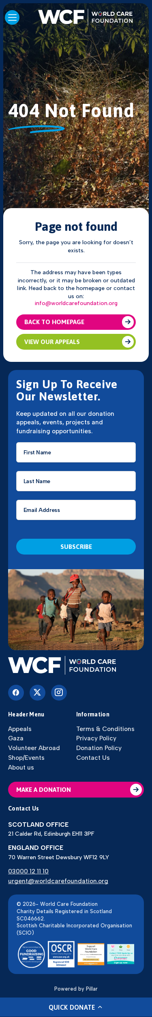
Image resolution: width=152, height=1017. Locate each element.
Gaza (16, 738)
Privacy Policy (96, 738)
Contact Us (93, 758)
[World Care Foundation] (76, 666)
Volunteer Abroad (34, 748)
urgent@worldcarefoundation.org (58, 881)
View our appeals (52, 341)
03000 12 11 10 (28, 871)
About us (21, 767)
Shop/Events (26, 758)
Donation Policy (99, 748)
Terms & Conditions (105, 729)
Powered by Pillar (76, 989)
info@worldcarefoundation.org (76, 303)
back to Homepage (54, 321)
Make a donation (43, 789)
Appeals (20, 729)
